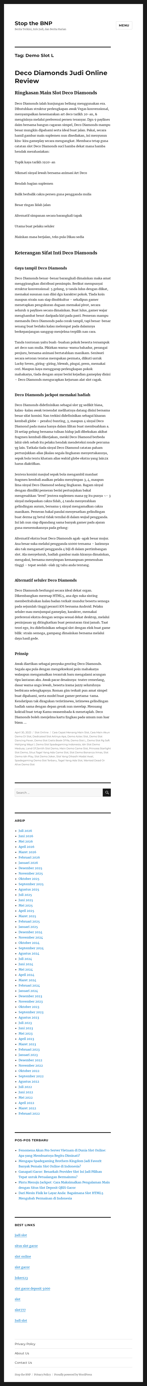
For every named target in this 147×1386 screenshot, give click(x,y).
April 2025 (26, 911)
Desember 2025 (30, 868)
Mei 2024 (26, 969)
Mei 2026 (26, 841)
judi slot (21, 1235)
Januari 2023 (28, 1055)
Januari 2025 (28, 927)
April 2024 (26, 975)
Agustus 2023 (29, 1017)
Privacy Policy (25, 1344)
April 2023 (26, 1039)
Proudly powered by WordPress (73, 1374)
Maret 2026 (27, 852)
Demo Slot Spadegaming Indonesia (58, 744)
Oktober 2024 (29, 943)
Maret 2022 (27, 1108)
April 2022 (26, 1103)
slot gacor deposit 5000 (32, 1288)
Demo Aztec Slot (77, 736)
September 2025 (31, 884)
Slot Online (42, 732)
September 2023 (31, 1012)
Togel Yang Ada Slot (70, 760)
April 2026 (26, 847)
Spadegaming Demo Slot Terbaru (36, 760)
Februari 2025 (29, 921)
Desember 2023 (30, 996)
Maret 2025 (27, 916)
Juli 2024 (25, 959)
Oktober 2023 (29, 1007)
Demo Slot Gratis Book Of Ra (51, 740)
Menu (124, 25)
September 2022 (31, 1076)
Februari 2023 (29, 1049)
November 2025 (31, 873)
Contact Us (23, 1362)
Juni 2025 (26, 900)
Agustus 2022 (29, 1081)
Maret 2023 (27, 1044)
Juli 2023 (25, 1023)
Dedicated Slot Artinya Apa (49, 736)
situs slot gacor (26, 1246)
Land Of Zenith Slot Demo (42, 748)
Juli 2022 (25, 1087)
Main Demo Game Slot (74, 748)
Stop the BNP (33, 23)
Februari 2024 (29, 985)
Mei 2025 (26, 905)
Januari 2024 (28, 991)
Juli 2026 (25, 831)
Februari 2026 (29, 857)
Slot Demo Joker (44, 756)
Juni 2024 (26, 964)
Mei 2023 (26, 1033)
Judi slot (21, 1320)
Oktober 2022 (29, 1071)
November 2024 (31, 937)
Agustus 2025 (29, 889)
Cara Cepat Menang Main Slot (70, 732)
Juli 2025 (25, 895)
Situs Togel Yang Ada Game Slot (49, 752)
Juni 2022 (26, 1092)
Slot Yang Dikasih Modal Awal (74, 756)
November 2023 (31, 1001)
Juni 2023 (26, 1028)
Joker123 (21, 1278)
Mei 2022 (26, 1097)
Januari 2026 (28, 863)
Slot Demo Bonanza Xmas (86, 752)
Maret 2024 (27, 980)
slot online (23, 1256)
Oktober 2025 (29, 879)
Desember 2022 (30, 1060)
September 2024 (31, 948)
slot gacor (22, 1267)
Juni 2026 (26, 836)
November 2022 (31, 1065)
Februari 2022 (29, 1113)
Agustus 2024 (29, 953)
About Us (22, 1353)
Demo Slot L (78, 740)
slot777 (20, 1310)
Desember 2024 (30, 932)
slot (17, 1299)
